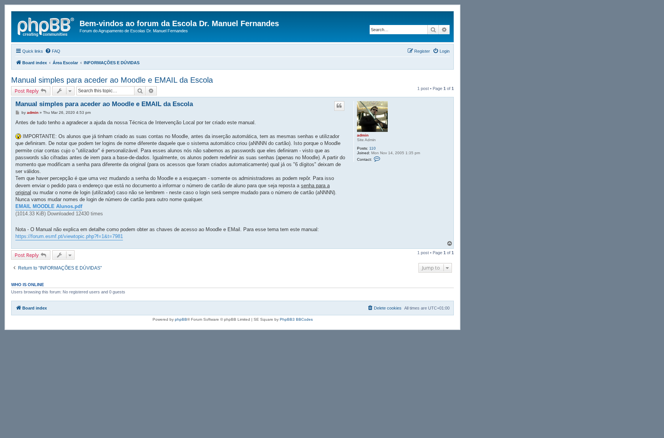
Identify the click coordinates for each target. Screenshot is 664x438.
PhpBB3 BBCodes (296, 319)
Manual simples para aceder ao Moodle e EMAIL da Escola (112, 80)
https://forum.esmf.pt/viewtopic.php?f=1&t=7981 (69, 236)
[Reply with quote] (339, 105)
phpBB (181, 319)
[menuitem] (52, 51)
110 (372, 148)
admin (363, 135)
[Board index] (46, 25)
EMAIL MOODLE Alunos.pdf (48, 206)
